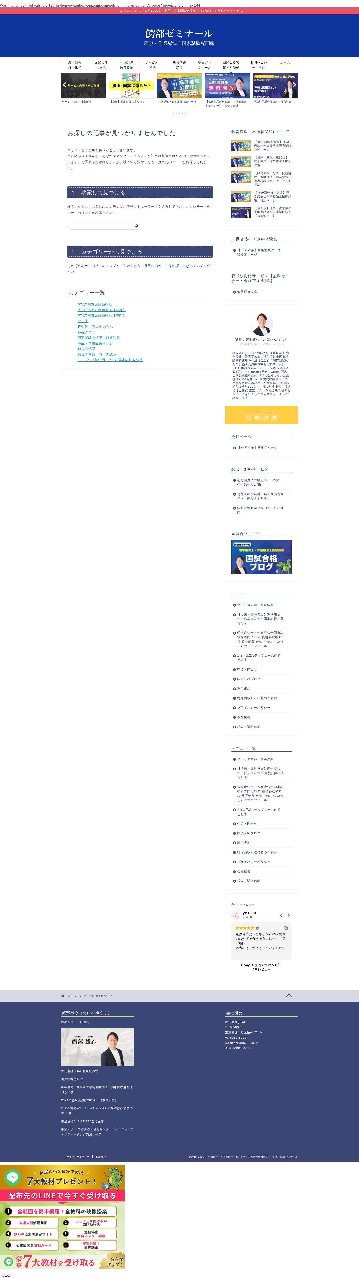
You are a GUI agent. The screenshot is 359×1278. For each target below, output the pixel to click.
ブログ (83, 321)
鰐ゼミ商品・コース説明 (97, 354)
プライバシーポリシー (253, 707)
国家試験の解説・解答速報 (99, 337)
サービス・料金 (153, 63)
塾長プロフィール (204, 63)
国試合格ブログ (249, 679)
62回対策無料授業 (127, 63)
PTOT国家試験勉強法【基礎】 (102, 310)
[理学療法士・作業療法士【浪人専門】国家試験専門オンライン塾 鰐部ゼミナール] (179, 56)
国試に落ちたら (101, 63)
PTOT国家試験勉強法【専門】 (102, 315)
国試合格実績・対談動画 (231, 63)
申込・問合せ (247, 669)
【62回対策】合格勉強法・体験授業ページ (259, 252)
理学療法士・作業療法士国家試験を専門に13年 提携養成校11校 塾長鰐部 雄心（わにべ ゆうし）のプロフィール (260, 639)
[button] (288, 915)
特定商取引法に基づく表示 (257, 698)
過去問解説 (86, 349)
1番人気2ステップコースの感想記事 (259, 658)
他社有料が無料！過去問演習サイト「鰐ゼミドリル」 (260, 496)
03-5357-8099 (235, 1037)
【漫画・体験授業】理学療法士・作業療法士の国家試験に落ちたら (260, 619)
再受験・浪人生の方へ (95, 326)
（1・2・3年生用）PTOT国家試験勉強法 (110, 360)
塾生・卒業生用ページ (95, 343)
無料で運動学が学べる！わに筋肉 (260, 510)
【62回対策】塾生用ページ (257, 447)
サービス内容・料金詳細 (255, 605)
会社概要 (244, 717)
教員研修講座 (179, 63)
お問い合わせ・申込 (259, 63)
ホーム (285, 62)
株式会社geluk (235, 1022)
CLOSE (6, 1275)
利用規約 (244, 688)
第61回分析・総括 (75, 63)
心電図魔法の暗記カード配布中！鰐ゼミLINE (258, 482)
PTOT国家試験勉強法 (95, 304)
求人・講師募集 (249, 726)
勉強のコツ (86, 332)
